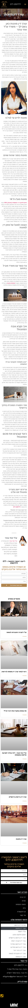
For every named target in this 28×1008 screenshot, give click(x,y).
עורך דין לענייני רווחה (18, 941)
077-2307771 (15, 4)
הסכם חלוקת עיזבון (19, 935)
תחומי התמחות (21, 904)
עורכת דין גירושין (20, 925)
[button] (25, 4)
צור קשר (23, 915)
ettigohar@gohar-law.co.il (13, 976)
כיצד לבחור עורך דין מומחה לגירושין (14, 672)
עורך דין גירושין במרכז (18, 944)
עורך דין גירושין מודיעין (18, 947)
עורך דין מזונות (21, 839)
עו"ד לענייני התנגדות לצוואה (16, 632)
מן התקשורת (21, 912)
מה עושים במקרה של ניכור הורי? (15, 711)
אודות (24, 901)
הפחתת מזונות (11, 283)
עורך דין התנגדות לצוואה (17, 953)
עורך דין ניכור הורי (19, 950)
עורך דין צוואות (21, 957)
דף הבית (23, 897)
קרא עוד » (24, 636)
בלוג (24, 908)
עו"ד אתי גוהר (13, 541)
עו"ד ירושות (22, 931)
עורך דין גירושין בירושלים (17, 797)
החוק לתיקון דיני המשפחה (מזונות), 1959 (15, 202)
